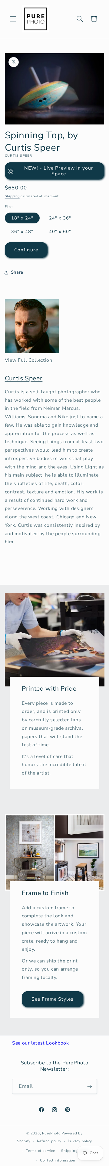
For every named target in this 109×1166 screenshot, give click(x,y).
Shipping (12, 196)
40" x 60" (60, 232)
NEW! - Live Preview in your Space (58, 171)
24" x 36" (60, 218)
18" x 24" (22, 218)
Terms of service (40, 1150)
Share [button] (17, 272)
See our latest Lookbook (40, 1043)
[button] (13, 19)
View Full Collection (28, 360)
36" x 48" (22, 232)
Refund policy (49, 1141)
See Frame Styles (52, 999)
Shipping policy (75, 1150)
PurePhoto (51, 1133)
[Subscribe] (90, 1086)
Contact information (57, 1160)
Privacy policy (80, 1141)
